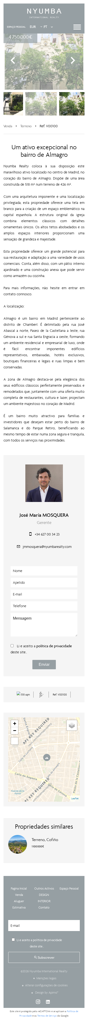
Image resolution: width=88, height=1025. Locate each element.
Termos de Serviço (47, 1015)
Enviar (44, 664)
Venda (8, 126)
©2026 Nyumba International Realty (44, 971)
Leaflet (75, 798)
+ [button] (14, 723)
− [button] (14, 730)
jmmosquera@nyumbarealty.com (47, 546)
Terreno (26, 126)
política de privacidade (54, 646)
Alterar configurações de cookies (46, 985)
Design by (46, 993)
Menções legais (46, 978)
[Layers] (72, 725)
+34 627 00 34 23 (47, 534)
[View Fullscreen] (14, 740)
